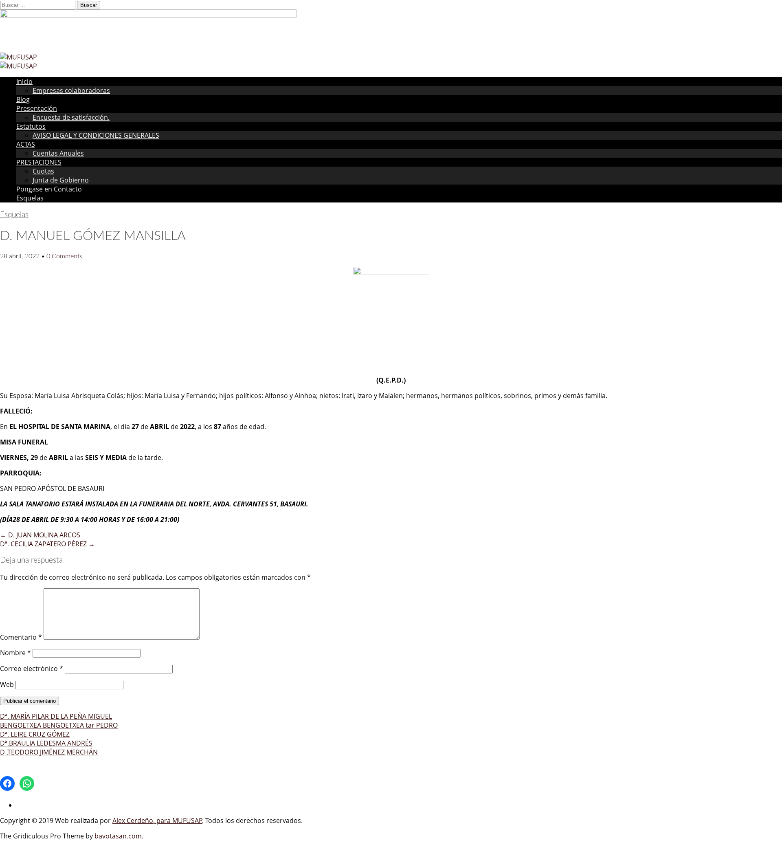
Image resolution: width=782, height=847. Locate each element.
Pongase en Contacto (49, 189)
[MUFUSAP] (18, 57)
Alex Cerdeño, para (142, 820)
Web (7, 684)
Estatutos (31, 126)
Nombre (15, 652)
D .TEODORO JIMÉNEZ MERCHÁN (49, 752)
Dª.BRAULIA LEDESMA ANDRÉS (46, 743)
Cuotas (43, 171)
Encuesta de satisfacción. (71, 117)
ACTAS (25, 144)
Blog (23, 99)
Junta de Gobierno (61, 180)
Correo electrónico (31, 668)
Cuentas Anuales (58, 153)
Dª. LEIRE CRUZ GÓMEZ (35, 734)
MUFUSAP (187, 820)
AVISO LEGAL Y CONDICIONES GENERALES (96, 135)
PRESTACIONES (39, 162)
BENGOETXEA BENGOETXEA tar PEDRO (59, 725)
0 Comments (64, 256)
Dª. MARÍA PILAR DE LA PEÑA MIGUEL (56, 716)
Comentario (21, 637)
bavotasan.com (118, 836)
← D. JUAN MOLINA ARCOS (40, 534)
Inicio (24, 81)
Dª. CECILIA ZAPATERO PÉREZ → (47, 543)
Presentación (36, 108)
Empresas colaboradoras (71, 90)
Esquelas (30, 198)
